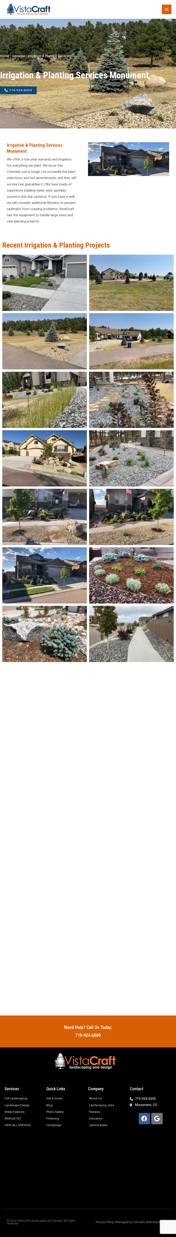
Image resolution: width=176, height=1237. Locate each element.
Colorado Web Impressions (151, 1222)
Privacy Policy (104, 1222)
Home (4, 56)
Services (18, 56)
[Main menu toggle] (166, 9)
